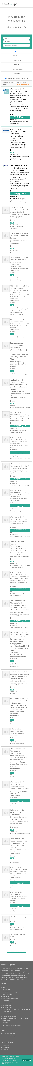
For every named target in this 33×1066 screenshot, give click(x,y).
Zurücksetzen (26, 84)
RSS (19, 84)
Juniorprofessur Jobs (9, 1004)
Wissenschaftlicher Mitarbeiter (17, 78)
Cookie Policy (7, 989)
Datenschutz (6, 991)
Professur (17, 60)
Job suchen (6, 1000)
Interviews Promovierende (10, 998)
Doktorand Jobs (7, 1002)
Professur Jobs (7, 1007)
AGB (4, 987)
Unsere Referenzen (8, 1024)
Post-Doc (17, 56)
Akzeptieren (27, 1060)
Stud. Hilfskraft (17, 69)
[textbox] (16, 45)
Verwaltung (17, 73)
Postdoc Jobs (7, 1005)
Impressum (6, 996)
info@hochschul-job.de (11, 1036)
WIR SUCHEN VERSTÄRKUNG (12, 1026)
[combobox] (16, 45)
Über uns (5, 1022)
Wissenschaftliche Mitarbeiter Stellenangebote (16, 1009)
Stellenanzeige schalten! (10, 1016)
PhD (17, 51)
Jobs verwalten (7, 1011)
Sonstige (17, 64)
